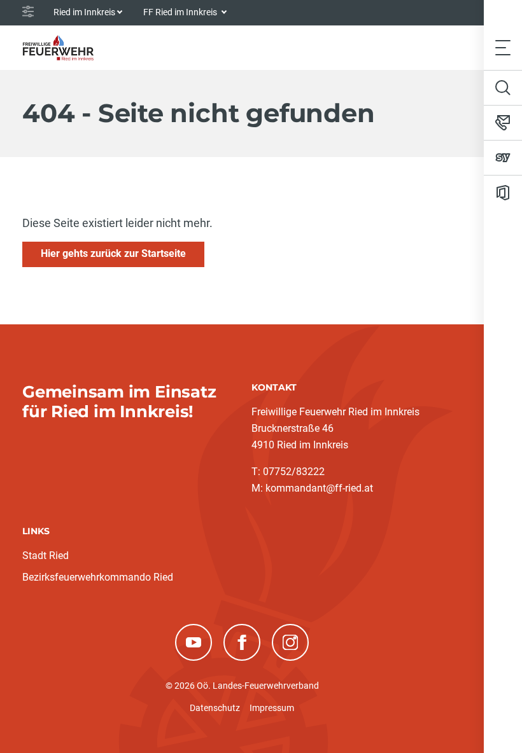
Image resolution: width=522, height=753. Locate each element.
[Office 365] (503, 193)
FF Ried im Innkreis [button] (181, 12)
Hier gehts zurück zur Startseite (113, 253)
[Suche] (503, 88)
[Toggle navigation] (503, 47)
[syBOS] (503, 158)
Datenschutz (215, 708)
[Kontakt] (503, 123)
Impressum (272, 708)
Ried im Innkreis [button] (84, 12)
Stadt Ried (45, 555)
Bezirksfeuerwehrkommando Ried (97, 577)
